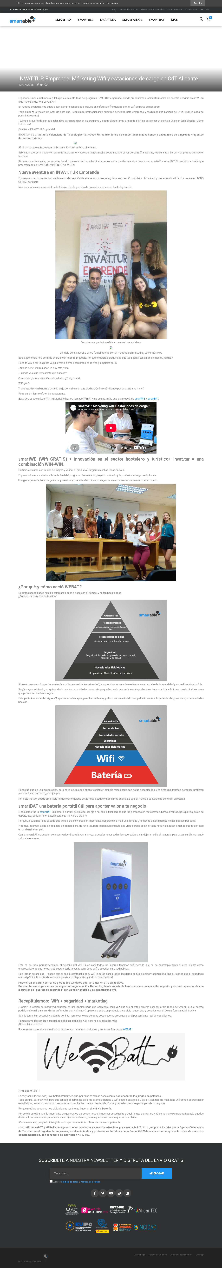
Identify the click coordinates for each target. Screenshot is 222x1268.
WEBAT (127, 1029)
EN (207, 9)
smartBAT (45, 811)
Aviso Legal (139, 1254)
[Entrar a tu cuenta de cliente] (200, 19)
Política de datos (69, 1182)
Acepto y (76, 1182)
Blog (114, 9)
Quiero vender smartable (152, 9)
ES (202, 9)
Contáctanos (191, 9)
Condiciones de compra (181, 1254)
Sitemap (200, 1254)
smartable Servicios (128, 9)
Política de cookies (90, 1182)
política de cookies (108, 3)
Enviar (158, 1173)
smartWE (140, 398)
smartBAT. (153, 398)
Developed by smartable (30, 1261)
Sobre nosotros (174, 9)
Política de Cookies (158, 1254)
